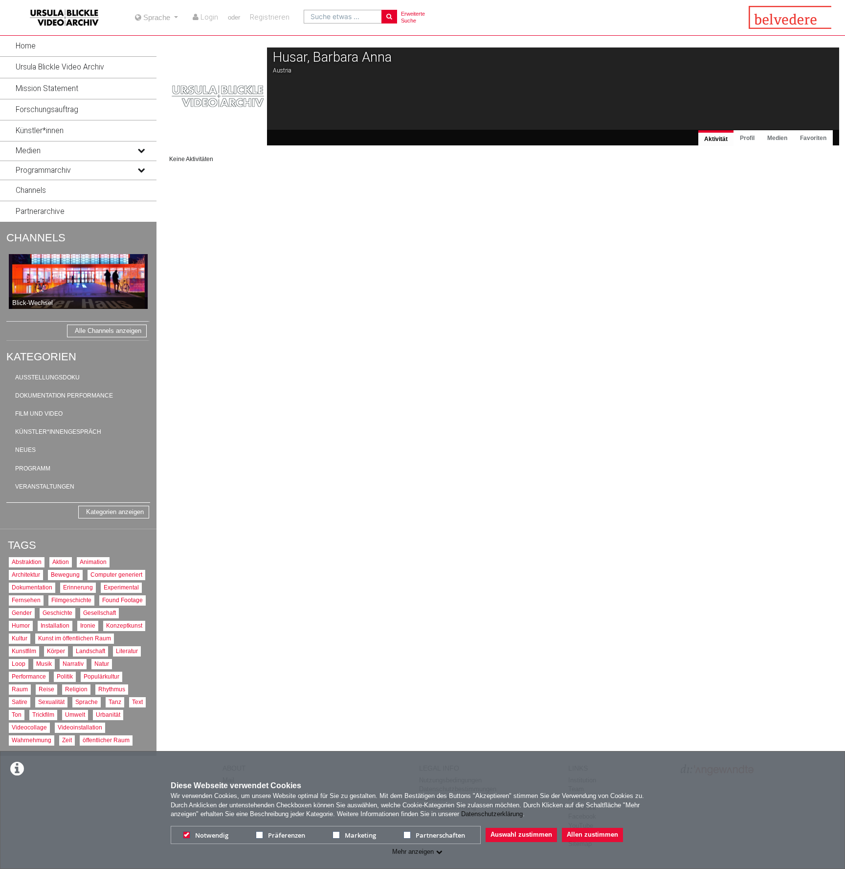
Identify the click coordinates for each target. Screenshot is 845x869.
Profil (747, 138)
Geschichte (57, 613)
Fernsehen (26, 600)
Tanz (115, 702)
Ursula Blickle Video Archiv (60, 67)
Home (26, 46)
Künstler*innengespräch (58, 431)
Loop (18, 663)
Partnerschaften (440, 835)
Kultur (19, 638)
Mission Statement (47, 88)
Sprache (86, 702)
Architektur (26, 574)
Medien (28, 150)
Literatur (127, 651)
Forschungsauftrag (47, 109)
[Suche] (389, 16)
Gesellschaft (99, 613)
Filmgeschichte (71, 600)
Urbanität (108, 714)
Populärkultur (101, 676)
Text (137, 702)
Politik (65, 676)
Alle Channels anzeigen (108, 330)
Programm (32, 468)
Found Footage (122, 600)
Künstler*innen (40, 130)
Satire (19, 702)
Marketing (360, 835)
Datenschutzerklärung (492, 814)
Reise (46, 689)
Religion (76, 689)
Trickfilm (43, 714)
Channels (31, 190)
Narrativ (73, 663)
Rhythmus (111, 689)
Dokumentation (32, 587)
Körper (56, 651)
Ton (17, 714)
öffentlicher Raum (106, 740)
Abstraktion (27, 562)
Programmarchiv (43, 170)
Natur (101, 663)
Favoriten (813, 138)
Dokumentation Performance (64, 395)
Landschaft (90, 651)
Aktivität (716, 139)
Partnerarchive (40, 211)
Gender (22, 613)
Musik (44, 663)
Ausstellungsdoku (47, 377)
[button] (78, 46)
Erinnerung (78, 587)
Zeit (67, 740)
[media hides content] (140, 150)
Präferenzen (286, 835)
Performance (29, 676)
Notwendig (211, 835)
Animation (93, 562)
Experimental (121, 587)
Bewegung (65, 574)
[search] (343, 16)
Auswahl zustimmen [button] (521, 834)
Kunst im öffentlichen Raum (74, 638)
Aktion (60, 562)
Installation (55, 625)
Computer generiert (116, 574)
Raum (20, 689)
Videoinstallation (80, 727)
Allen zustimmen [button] (592, 834)
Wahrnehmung (31, 740)
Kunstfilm (24, 651)
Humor (21, 625)
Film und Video (39, 413)
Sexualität (51, 702)
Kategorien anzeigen (115, 512)
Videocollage (29, 727)
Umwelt (75, 714)
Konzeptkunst (124, 625)
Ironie (87, 625)
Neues (25, 449)
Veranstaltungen (44, 486)
